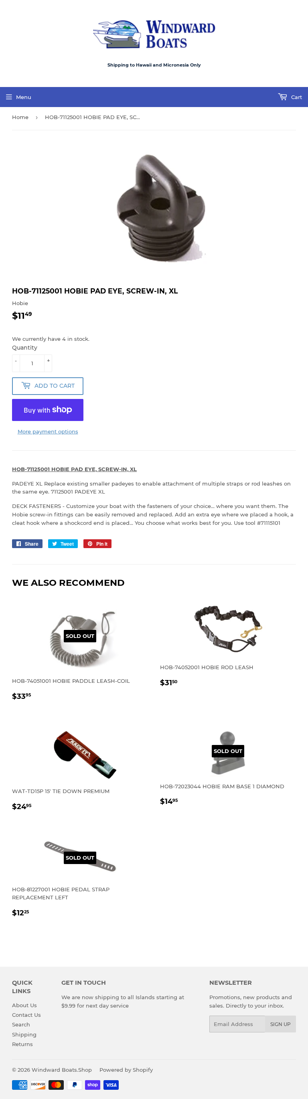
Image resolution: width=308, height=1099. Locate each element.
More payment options (48, 431)
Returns (22, 1044)
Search (21, 1024)
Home (20, 117)
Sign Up (280, 1024)
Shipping (24, 1034)
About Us (24, 1005)
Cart (296, 97)
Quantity (24, 347)
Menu (23, 97)
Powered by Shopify (126, 1070)
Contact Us (26, 1015)
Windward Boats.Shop (62, 1070)
